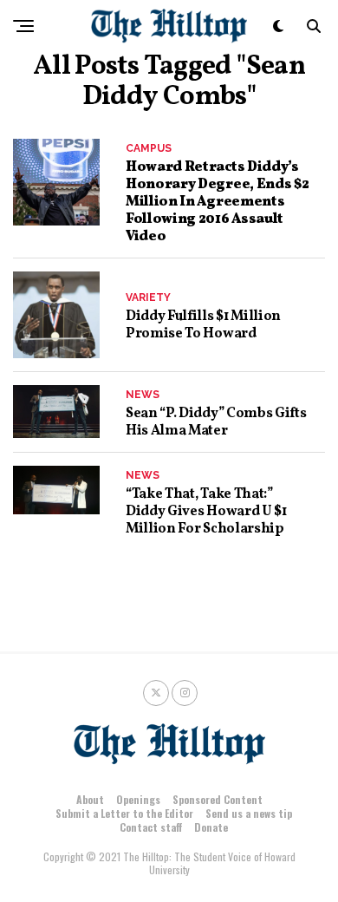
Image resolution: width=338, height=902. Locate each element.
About (90, 799)
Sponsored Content (217, 799)
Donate (211, 827)
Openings (138, 799)
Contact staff (151, 827)
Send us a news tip (248, 813)
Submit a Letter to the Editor (124, 813)
